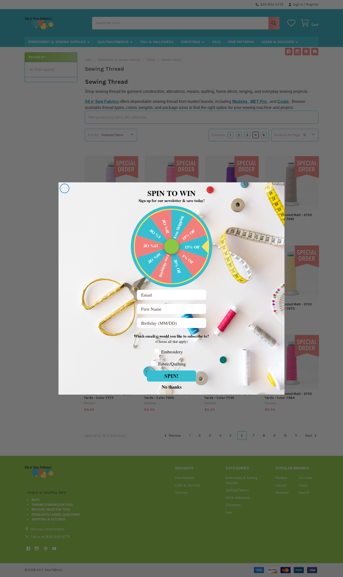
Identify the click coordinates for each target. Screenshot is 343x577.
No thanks (172, 387)
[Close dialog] (65, 188)
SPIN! (171, 376)
